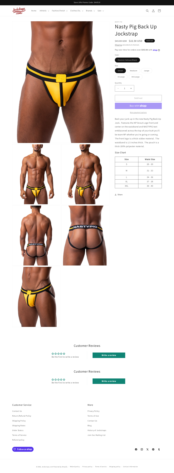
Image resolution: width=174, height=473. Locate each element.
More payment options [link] (138, 112)
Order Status (17, 430)
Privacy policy (87, 467)
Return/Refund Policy (21, 416)
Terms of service (101, 467)
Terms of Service (19, 435)
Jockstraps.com (47, 467)
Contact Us (17, 411)
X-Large (123, 77)
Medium (135, 71)
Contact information (130, 467)
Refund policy (18, 440)
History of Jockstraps (97, 430)
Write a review (109, 355)
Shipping (118, 45)
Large (148, 71)
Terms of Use (93, 416)
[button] (44, 11)
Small (122, 71)
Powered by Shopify (60, 467)
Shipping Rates (18, 425)
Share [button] (120, 194)
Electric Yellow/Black (129, 60)
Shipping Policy (19, 421)
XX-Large (137, 77)
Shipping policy (115, 467)
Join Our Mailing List (97, 435)
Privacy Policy (93, 411)
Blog (89, 425)
